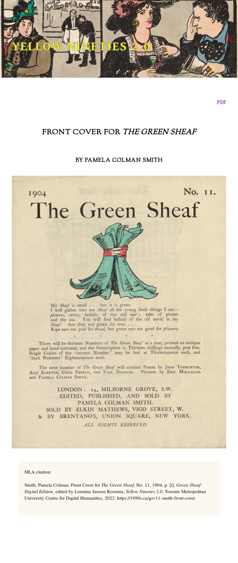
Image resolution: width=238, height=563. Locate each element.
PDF (221, 102)
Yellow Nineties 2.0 (81, 47)
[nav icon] (229, 39)
